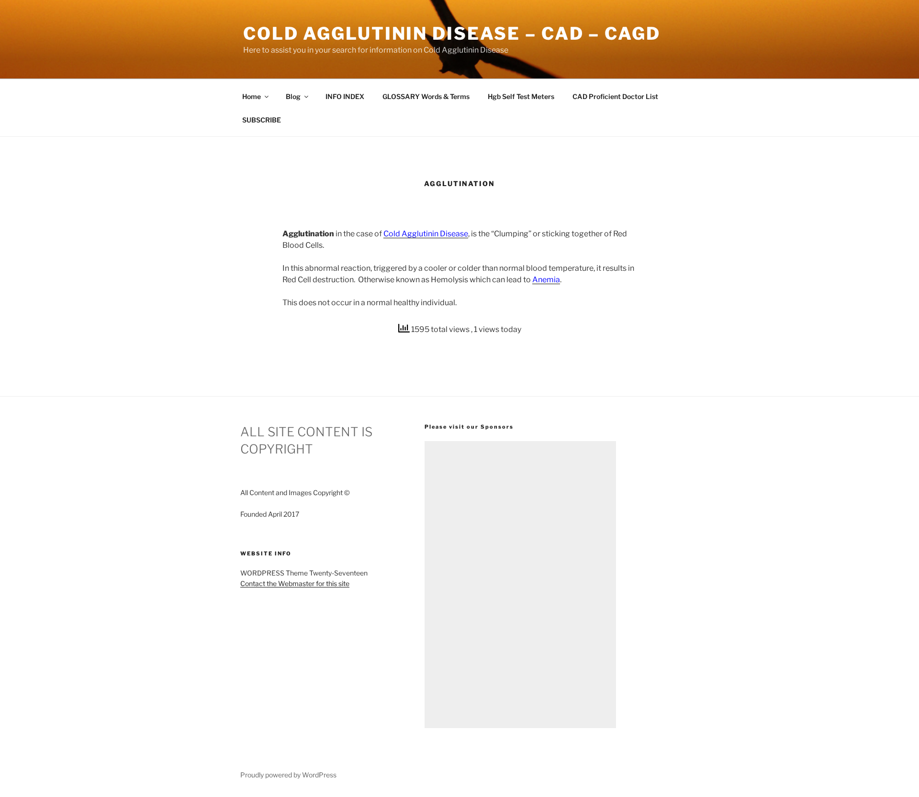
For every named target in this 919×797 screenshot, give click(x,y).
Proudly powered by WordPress (288, 775)
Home (251, 96)
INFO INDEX (344, 96)
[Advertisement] (520, 584)
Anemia (546, 279)
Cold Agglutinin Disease (425, 233)
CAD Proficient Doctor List (615, 96)
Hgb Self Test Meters (521, 96)
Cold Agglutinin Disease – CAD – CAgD (452, 33)
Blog (293, 96)
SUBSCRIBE (261, 120)
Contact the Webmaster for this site (294, 583)
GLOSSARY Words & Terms (426, 96)
